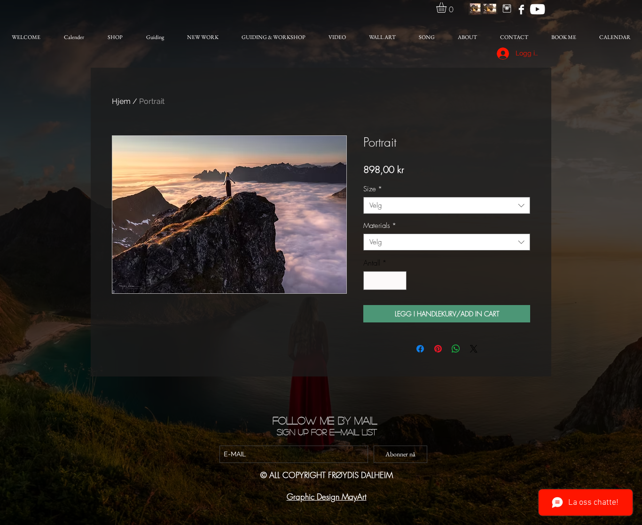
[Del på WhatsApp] (456, 348)
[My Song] (537, 9)
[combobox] (446, 205)
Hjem (121, 101)
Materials (379, 225)
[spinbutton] (385, 281)
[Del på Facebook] (420, 348)
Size (372, 189)
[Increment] (398, 281)
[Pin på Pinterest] (438, 348)
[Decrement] (371, 281)
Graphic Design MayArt (327, 496)
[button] (447, 7)
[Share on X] (473, 348)
